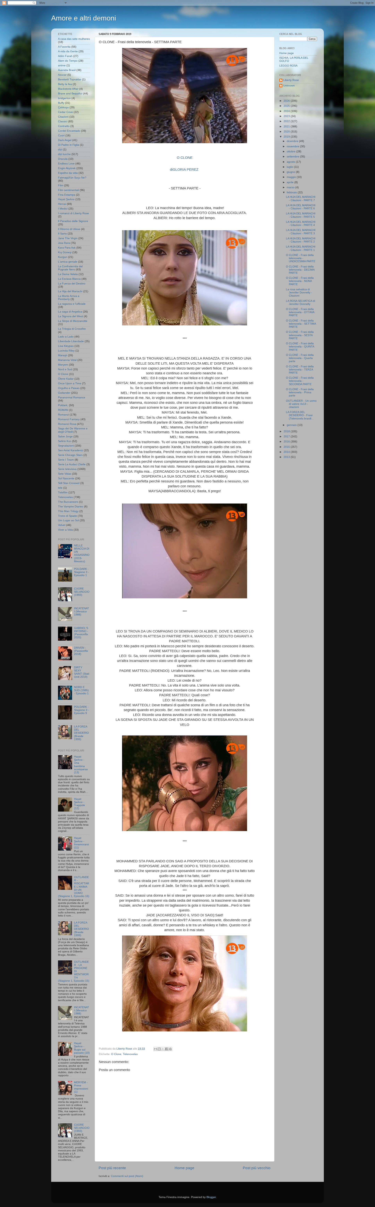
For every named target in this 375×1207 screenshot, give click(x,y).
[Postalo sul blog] (159, 1049)
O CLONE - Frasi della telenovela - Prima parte (300, 392)
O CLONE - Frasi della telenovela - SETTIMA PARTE (301, 323)
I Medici (63, 208)
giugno (291, 172)
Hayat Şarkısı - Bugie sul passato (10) (82, 1048)
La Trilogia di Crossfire (72, 328)
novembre (293, 146)
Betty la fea (65, 84)
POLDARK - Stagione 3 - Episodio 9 (81, 710)
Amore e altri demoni (83, 18)
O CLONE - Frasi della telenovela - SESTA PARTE (300, 335)
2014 (287, 451)
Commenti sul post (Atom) (127, 1176)
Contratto (64, 126)
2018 (287, 431)
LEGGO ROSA (288, 65)
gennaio (292, 425)
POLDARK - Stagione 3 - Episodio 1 (81, 572)
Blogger (211, 1197)
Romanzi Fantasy (69, 419)
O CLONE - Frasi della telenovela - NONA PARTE (300, 281)
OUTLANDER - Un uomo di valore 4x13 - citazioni (301, 404)
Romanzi (63, 414)
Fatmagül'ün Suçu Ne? (72, 177)
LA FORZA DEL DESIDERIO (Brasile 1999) (81, 733)
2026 (287, 100)
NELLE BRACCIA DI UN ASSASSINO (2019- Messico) (81, 553)
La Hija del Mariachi (70, 291)
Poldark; (63, 405)
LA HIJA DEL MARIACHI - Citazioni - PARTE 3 (300, 232)
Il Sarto (62, 233)
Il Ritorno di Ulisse (69, 229)
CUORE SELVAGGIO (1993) (81, 591)
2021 (287, 126)
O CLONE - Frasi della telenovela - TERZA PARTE (300, 369)
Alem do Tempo (68, 60)
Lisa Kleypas (66, 346)
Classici (62, 121)
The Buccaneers (68, 501)
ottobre (291, 151)
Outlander (64, 392)
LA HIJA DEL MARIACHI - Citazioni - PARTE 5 (300, 215)
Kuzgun (62, 257)
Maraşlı (62, 355)
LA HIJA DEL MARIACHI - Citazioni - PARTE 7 (300, 198)
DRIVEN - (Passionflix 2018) (81, 650)
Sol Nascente (66, 478)
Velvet (61, 525)
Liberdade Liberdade (71, 341)
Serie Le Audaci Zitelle (72, 464)
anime (62, 65)
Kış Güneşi (64, 252)
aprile (290, 182)
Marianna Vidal (67, 360)
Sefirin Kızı (64, 441)
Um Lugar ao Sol (68, 520)
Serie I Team (66, 459)
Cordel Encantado (69, 130)
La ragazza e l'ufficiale (72, 303)
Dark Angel (64, 140)
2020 (287, 131)
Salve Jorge (65, 436)
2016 (287, 441)
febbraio (292, 192)
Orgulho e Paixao (68, 388)
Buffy (61, 102)
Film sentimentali (68, 190)
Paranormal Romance (71, 397)
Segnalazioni (66, 445)
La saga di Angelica (70, 311)
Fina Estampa (66, 194)
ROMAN (63, 410)
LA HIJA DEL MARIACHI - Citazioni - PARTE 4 (300, 223)
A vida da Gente (68, 51)
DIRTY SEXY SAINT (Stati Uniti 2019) (81, 672)
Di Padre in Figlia (68, 144)
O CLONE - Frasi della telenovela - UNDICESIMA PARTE (300, 258)
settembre (293, 156)
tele (60, 487)
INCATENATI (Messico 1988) (81, 611)
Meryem (63, 364)
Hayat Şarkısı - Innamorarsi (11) (81, 843)
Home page (184, 1168)
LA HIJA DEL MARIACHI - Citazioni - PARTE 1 (300, 248)
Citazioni (63, 116)
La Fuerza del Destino (71, 283)
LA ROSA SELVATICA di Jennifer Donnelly (300, 302)
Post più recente (112, 1168)
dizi (60, 149)
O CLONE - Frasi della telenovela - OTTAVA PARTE (300, 312)
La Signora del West (70, 316)
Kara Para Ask (67, 247)
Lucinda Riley (66, 350)
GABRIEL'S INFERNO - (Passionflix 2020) (81, 633)
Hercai (62, 203)
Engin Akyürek (67, 168)
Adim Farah (65, 56)
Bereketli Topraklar (69, 79)
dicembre (293, 141)
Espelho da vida (68, 172)
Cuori (61, 135)
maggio (292, 177)
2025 (287, 105)
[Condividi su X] (163, 1049)
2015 (287, 446)
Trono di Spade (67, 515)
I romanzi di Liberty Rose (73, 213)
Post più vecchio (257, 1168)
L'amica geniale (67, 261)
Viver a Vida (65, 529)
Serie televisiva (67, 469)
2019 (287, 136)
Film (60, 185)
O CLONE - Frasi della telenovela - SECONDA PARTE (300, 380)
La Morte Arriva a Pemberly (68, 298)
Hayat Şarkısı (66, 199)
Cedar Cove (65, 112)
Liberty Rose (291, 80)
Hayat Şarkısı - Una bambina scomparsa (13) (81, 764)
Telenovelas (130, 1054)
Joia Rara (64, 243)
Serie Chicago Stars (70, 455)
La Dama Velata (68, 274)
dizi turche (64, 154)
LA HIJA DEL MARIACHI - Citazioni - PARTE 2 (300, 240)
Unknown (289, 85)
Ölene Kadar (66, 378)
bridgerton (64, 98)
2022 (287, 121)
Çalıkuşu (63, 107)
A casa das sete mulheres (74, 38)
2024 (287, 111)
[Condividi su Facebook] (167, 1049)
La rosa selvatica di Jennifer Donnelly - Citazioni (299, 292)
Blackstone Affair (68, 88)
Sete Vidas (64, 473)
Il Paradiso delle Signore (73, 221)
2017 (287, 436)
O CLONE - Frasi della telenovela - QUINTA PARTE (300, 346)
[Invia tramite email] (155, 1049)
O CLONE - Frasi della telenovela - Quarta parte (300, 358)
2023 (287, 116)
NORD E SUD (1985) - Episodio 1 (81, 690)
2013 (287, 457)
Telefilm (63, 492)
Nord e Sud (65, 369)
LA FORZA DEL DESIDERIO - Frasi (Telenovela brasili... (300, 415)
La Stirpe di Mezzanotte (72, 321)
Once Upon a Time (69, 383)
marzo (291, 187)
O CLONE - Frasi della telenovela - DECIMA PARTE (300, 269)
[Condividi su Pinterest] (170, 1049)
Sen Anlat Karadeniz (70, 450)
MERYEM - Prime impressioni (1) (81, 1087)
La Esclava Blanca (69, 278)
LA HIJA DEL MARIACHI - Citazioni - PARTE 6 (300, 207)
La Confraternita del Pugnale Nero (70, 268)
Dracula (63, 158)
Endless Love (66, 163)
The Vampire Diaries (70, 506)
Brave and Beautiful (70, 93)
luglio (290, 166)
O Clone (116, 1054)
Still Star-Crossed (68, 483)
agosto (291, 161)
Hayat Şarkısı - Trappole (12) (79, 804)
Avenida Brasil (67, 70)
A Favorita (64, 46)
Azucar (62, 74)
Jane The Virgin (68, 238)
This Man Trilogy (68, 511)
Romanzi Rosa (67, 424)
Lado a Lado (66, 336)
